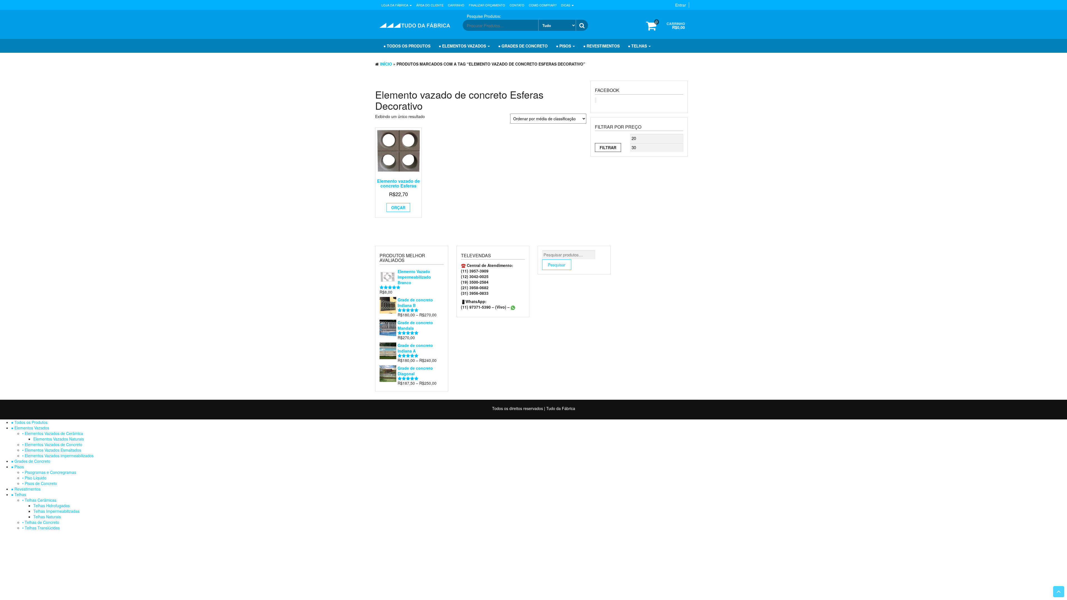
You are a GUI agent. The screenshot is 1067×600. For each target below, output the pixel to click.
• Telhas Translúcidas (41, 528)
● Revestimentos (601, 46)
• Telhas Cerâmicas (39, 500)
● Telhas (638, 46)
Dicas (566, 5)
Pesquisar (556, 265)
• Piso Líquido (34, 478)
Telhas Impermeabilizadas (56, 511)
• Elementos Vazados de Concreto (52, 444)
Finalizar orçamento (487, 5)
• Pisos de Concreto (39, 483)
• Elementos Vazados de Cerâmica (52, 433)
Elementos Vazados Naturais (58, 439)
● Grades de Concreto (523, 46)
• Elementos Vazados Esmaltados (51, 450)
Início (386, 64)
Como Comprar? (543, 5)
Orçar (398, 207)
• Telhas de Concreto (40, 522)
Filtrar (608, 147)
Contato (517, 5)
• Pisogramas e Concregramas (49, 472)
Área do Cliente (429, 5)
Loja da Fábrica (395, 5)
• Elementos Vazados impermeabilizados (58, 455)
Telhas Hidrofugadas (51, 505)
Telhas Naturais (47, 516)
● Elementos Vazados (463, 46)
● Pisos (564, 46)
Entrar (680, 5)
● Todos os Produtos (406, 46)
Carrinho (456, 5)
